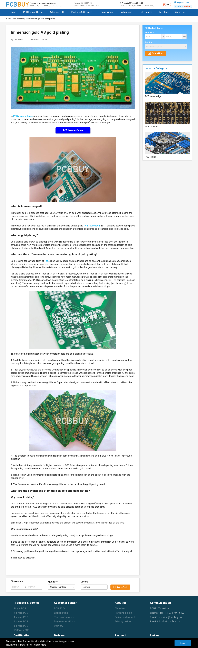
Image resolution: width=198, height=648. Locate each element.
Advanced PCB (57, 12)
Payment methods (65, 621)
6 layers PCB (20, 621)
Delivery (58, 625)
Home (13, 12)
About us (120, 608)
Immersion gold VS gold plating (41, 19)
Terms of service (64, 617)
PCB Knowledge (20, 19)
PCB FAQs (60, 608)
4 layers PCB (20, 617)
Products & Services (81, 12)
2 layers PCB (20, 612)
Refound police (123, 612)
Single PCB (19, 608)
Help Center (145, 12)
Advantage (126, 12)
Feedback (164, 12)
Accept (183, 643)
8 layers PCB (20, 625)
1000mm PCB (21, 630)
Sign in (179, 2)
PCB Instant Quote (33, 12)
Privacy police (123, 621)
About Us (180, 12)
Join (187, 2)
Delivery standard (125, 617)
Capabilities (107, 12)
